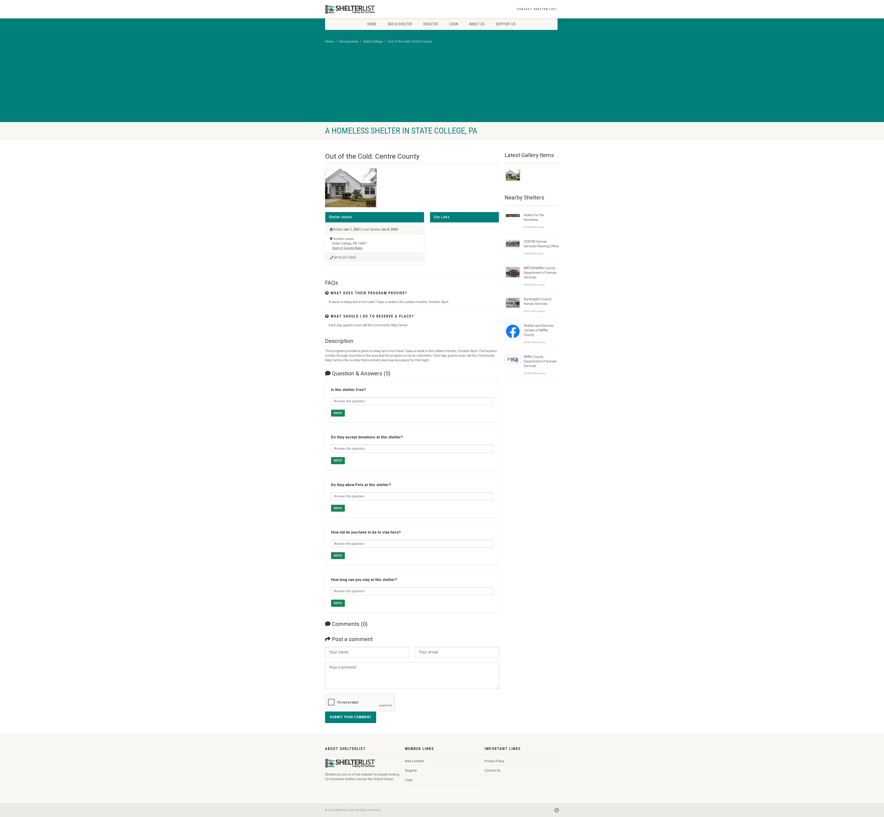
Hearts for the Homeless (534, 217)
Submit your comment (351, 717)
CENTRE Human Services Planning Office (541, 244)
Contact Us (492, 770)
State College (373, 41)
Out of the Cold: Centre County (410, 41)
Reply (338, 413)
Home (371, 24)
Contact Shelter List (537, 9)
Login (453, 24)
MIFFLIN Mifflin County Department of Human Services (540, 272)
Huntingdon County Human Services (538, 301)
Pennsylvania (348, 41)
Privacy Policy (494, 761)
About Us (477, 24)
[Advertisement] (442, 87)
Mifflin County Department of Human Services (540, 361)
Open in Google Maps (347, 248)
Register (430, 24)
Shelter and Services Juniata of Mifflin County (539, 330)
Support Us (505, 24)
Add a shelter (400, 24)
